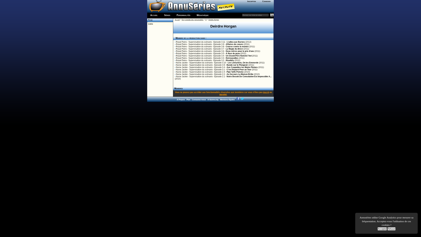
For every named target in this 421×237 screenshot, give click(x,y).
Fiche (149, 20)
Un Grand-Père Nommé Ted (238, 56)
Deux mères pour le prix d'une (240, 51)
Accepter (382, 229)
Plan (188, 100)
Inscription (251, 1)
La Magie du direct (234, 49)
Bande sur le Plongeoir (237, 65)
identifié (223, 94)
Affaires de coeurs (234, 44)
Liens (150, 24)
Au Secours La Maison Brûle (240, 74)
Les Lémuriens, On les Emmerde (243, 63)
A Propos (181, 100)
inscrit (266, 92)
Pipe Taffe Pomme (235, 72)
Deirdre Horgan (214, 20)
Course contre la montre (237, 46)
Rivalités (230, 60)
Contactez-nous (199, 100)
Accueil (154, 15)
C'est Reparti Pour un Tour (239, 69)
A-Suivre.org (213, 100)
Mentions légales (227, 100)
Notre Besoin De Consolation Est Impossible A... (249, 76)
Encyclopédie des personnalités (192, 20)
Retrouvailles (232, 58)
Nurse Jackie (182, 63)
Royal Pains (181, 42)
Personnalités (183, 15)
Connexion (266, 1)
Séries (167, 15)
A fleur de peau (233, 53)
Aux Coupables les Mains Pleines (242, 67)
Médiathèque (203, 15)
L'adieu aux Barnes (236, 42)
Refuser (391, 229)
